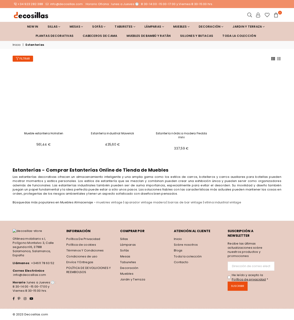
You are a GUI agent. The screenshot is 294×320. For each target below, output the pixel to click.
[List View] (278, 58)
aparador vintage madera (145, 202)
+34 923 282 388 (30, 4)
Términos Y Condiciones (85, 250)
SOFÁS (98, 26)
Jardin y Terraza (247, 26)
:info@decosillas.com (29, 275)
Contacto (181, 262)
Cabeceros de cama (100, 36)
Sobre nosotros (186, 244)
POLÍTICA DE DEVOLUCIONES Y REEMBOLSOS (88, 270)
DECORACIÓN (210, 26)
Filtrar (24, 59)
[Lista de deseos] (267, 15)
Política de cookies (81, 244)
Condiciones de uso (82, 256)
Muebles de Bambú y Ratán (149, 36)
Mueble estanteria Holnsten (43, 133)
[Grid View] (273, 58)
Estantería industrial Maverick (112, 133)
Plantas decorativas (55, 36)
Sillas (53, 26)
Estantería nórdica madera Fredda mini (181, 135)
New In (32, 26)
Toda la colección (239, 36)
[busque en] (249, 15)
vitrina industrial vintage (222, 202)
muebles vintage (109, 202)
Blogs (178, 250)
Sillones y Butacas (196, 36)
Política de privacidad (249, 279)
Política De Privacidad (83, 239)
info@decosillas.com (66, 4)
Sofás (124, 250)
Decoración (129, 268)
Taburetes (124, 26)
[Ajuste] (258, 15)
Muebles (180, 26)
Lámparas (153, 26)
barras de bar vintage (185, 202)
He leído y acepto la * (250, 277)
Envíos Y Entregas (79, 262)
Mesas (75, 26)
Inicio (17, 45)
